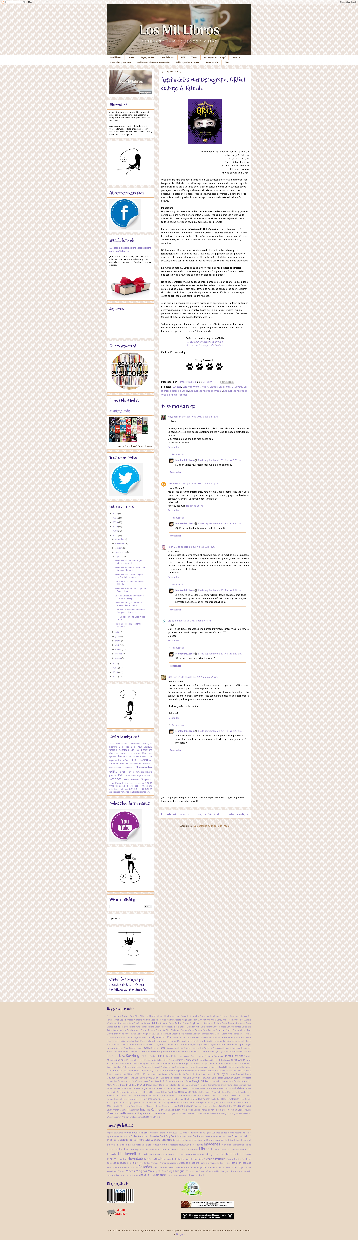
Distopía (147, 753)
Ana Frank (230, 1016)
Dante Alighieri (143, 1033)
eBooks (209, 1171)
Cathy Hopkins (119, 1030)
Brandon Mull (193, 1026)
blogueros (181, 1171)
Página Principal (208, 814)
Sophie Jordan (185, 1105)
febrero (119, 653)
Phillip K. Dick (174, 1095)
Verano (141, 783)
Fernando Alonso (121, 1044)
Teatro (125, 783)
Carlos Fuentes (234, 1026)
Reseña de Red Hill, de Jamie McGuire (128, 625)
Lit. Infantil (224, 386)
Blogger (180, 1234)
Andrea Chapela (134, 1019)
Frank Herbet (168, 1044)
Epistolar (112, 757)
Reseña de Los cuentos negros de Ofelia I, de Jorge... (129, 575)
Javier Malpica (145, 1060)
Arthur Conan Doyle (185, 1023)
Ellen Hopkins (113, 1041)
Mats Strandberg (205, 1085)
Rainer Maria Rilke (206, 1095)
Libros (204, 1148)
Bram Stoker (180, 1026)
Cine (229, 1136)
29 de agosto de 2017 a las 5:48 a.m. (191, 620)
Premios (154, 1162)
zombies (133, 792)
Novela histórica (136, 771)
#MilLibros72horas (158, 1132)
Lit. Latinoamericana (149, 1154)
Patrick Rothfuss (235, 1092)
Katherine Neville (224, 1070)
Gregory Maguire (191, 1048)
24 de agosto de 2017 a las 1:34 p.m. (198, 416)
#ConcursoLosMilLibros (136, 1132)
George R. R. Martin (155, 1047)
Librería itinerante (189, 1149)
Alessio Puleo (219, 1016)
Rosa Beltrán (245, 1099)
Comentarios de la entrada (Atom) (212, 825)
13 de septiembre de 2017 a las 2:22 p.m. (220, 653)
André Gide (161, 1019)
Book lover (187, 1136)
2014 (115, 672)
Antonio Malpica (150, 1023)
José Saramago (178, 1067)
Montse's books (119, 411)
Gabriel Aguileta (210, 1044)
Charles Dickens (148, 1030)
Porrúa (132, 1162)
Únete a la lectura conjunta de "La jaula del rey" (129, 597)
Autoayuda (147, 743)
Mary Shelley (152, 1084)
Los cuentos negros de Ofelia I (205, 390)
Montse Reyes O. (181, 1088)
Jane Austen (122, 1059)
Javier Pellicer (158, 1060)
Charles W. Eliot (163, 1030)
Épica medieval (143, 792)
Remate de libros (115, 1167)
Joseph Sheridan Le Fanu (213, 1063)
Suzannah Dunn (132, 1109)
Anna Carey (216, 1019)
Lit (169, 620)
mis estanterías (121, 1175)
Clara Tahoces (208, 1030)
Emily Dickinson (142, 1041)
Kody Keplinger (154, 1074)
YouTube (162, 1171)
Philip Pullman (160, 1095)
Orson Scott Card (170, 1092)
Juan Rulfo (242, 1067)
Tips (135, 783)
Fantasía (122, 756)
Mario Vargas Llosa (116, 1084)
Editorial (111, 1144)
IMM (183, 57)
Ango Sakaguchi (189, 1019)
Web (145, 1171)
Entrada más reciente (175, 814)
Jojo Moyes (165, 1063)
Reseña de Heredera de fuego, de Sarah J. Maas (130, 590)
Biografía (113, 746)
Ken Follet (237, 1070)
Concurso (113, 753)
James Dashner (235, 1056)
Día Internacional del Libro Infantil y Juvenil (228, 1139)
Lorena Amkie (204, 1077)
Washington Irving (227, 1113)
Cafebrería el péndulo (215, 1136)
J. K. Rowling (129, 1055)
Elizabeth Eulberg (226, 1037)
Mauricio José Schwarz (236, 1085)
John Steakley (139, 1063)
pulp (140, 789)
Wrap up (113, 785)
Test (130, 783)
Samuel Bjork (198, 1102)
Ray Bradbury (150, 1098)
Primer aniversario (168, 1162)
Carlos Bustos (219, 1026)
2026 (115, 513)
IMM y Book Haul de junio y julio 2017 (130, 618)
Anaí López (120, 1019)
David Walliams (185, 1033)
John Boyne (224, 1060)
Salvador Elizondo (184, 1102)
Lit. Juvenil (237, 386)
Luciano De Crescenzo (117, 1081)
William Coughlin (114, 1117)
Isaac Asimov (230, 1051)
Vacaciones (112, 1171)
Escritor (121, 1144)
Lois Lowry (192, 1077)
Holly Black (162, 1051)
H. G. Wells (204, 1048)
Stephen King (244, 1105)
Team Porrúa (115, 783)
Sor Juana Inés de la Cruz (205, 1106)
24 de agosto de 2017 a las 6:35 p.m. (198, 483)
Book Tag (124, 746)
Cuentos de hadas (182, 1139)
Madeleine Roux (182, 1081)
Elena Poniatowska (209, 1037)
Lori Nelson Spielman (222, 1077)
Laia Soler (206, 1074)
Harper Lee (246, 1048)
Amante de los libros (223, 1132)
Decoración (135, 753)
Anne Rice (238, 1019)
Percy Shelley (146, 1095)
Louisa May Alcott (242, 1077)
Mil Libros (244, 1154)
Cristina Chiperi (239, 1030)
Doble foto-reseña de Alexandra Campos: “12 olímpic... (130, 611)
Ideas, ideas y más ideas (120, 62)
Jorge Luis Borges (180, 1063)
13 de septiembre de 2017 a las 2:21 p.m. (220, 590)
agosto (119, 556)
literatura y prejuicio (240, 1171)
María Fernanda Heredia (169, 1085)
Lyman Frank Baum (151, 1081)
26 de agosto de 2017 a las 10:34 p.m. (194, 546)
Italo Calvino (112, 1056)
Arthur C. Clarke (167, 1023)
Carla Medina (206, 1026)
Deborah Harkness (201, 1033)
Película (123, 775)
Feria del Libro (143, 1144)
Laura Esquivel (237, 1074)
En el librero (115, 57)
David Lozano (172, 1033)
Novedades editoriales (146, 1158)
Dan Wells (119, 1033)
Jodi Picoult (213, 1060)
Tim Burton (223, 1109)
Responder (173, 447)
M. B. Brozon (166, 1081)
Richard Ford (164, 1099)
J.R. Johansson (177, 1056)
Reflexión (147, 775)
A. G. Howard (114, 1016)
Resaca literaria (131, 1167)
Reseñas (131, 57)
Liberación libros (152, 1149)
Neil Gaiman (238, 1088)
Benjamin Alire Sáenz (136, 1026)
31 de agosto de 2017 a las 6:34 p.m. (198, 677)
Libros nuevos (220, 1149)
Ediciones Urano (191, 386)
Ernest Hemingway (157, 1041)
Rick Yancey (204, 1098)
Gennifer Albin (122, 1048)
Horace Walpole (185, 1051)
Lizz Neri (172, 677)
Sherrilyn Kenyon (169, 1106)
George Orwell (136, 1047)
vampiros (125, 791)
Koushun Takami (170, 1074)
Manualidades (115, 767)
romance (147, 789)
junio (117, 636)
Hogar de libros (194, 505)
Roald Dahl (216, 1099)
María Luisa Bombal (189, 1085)
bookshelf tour (126, 785)
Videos (194, 57)
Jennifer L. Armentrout (186, 1059)
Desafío (201, 1139)
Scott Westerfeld (122, 1106)
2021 (115, 517)
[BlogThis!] (224, 382)
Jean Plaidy (169, 1060)
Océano (209, 1159)
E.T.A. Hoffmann (125, 1037)
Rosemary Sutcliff (114, 1102)
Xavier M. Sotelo (151, 1116)
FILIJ (132, 1144)
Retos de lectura (167, 57)
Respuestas (178, 454)
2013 (115, 676)
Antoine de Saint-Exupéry (129, 1023)
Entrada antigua (238, 814)
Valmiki (248, 1109)
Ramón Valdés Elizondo (241, 1095)
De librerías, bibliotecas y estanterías (153, 62)
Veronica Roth (116, 1113)
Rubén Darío (144, 1102)
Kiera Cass (140, 1074)
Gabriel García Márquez (231, 1044)
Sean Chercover (138, 1106)
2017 (115, 535)
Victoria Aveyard (157, 1113)
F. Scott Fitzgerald (213, 1041)
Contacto (236, 57)
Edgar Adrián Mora (142, 1037)
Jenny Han (203, 1060)
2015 (115, 667)
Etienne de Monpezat (176, 1041)
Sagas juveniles (147, 57)
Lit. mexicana (145, 763)
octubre (119, 547)
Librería (174, 1149)
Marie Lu (246, 1081)
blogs (170, 1171)
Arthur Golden (203, 1023)
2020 (115, 522)
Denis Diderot (215, 1033)
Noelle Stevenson (134, 1092)
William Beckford (243, 1113)
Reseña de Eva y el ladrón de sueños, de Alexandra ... (128, 604)
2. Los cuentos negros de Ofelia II (205, 345)
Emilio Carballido (127, 1041)
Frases (132, 756)
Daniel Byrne (130, 1033)
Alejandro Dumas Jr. (180, 1016)
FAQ (227, 62)
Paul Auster (120, 1095)
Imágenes (212, 1144)
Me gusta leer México (220, 1154)
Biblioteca (125, 1136)
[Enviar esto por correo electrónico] (221, 382)
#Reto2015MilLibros (118, 743)
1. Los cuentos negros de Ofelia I (205, 341)
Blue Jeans (168, 1026)
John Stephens (152, 1063)
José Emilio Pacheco (140, 1067)
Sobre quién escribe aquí (214, 57)
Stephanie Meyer (227, 1105)
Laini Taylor (220, 1074)
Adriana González (130, 1016)
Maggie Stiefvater (202, 1081)
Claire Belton (195, 1030)
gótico (138, 785)
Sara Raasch (224, 1102)
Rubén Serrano (156, 1102)
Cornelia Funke (224, 1030)
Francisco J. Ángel (152, 1044)
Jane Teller (133, 1060)
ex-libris (217, 1171)
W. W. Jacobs (181, 1113)
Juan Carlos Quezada (194, 1067)
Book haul (136, 746)
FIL (127, 1144)
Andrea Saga (149, 1019)
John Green (238, 1060)
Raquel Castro (114, 1099)
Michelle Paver (134, 1088)
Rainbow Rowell (189, 1095)
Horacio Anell (200, 1051)
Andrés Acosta (174, 1019)
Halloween (141, 756)
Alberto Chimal (148, 1016)
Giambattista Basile (175, 1048)
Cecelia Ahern (133, 1030)
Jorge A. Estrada (209, 386)
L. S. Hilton (195, 1074)
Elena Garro (195, 1037)
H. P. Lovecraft (217, 1047)
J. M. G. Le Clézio (148, 1056)
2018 (115, 530)
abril (117, 645)
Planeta (230, 1159)
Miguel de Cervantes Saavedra (157, 1088)
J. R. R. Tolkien (163, 1056)
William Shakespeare (132, 1116)
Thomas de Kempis (209, 1109)
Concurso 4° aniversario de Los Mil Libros (129, 583)
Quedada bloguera (189, 1162)
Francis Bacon (136, 1044)
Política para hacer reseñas (188, 62)
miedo (174, 394)
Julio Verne (134, 1070)
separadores (114, 792)
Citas (234, 1136)
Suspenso (146, 779)
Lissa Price (181, 1077)
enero (118, 658)
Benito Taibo (120, 1026)
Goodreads (173, 1144)
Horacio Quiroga (215, 1051)
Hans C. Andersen (233, 1048)
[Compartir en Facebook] (229, 382)
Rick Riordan (191, 1099)
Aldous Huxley (164, 1016)
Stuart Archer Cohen (116, 1109)
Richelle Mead (178, 1099)
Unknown (173, 483)
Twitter (248, 1167)
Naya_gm (173, 416)
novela (133, 789)
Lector (118, 1149)
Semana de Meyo (194, 1167)
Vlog (139, 1171)
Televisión (229, 1167)
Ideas (200, 1144)
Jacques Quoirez (191, 1056)
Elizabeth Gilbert (243, 1037)
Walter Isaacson (195, 1113)
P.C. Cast (195, 1092)
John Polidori (125, 1063)
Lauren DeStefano (125, 1077)
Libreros (165, 1149)
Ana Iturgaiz (241, 1016)
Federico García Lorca (233, 1041)
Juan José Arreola (211, 1067)
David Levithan (158, 1033)
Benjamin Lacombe (154, 1026)
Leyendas (113, 760)
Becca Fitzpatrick (230, 1023)
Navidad (128, 767)
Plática (237, 1159)
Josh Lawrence (232, 1063)
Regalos (246, 1162)
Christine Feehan (179, 1030)
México (111, 1159)
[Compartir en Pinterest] (232, 382)
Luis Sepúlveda (135, 1081)
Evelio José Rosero (195, 1041)
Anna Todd (228, 1019)
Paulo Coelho (133, 1095)
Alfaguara (207, 1132)
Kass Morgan (189, 1070)
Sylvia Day (185, 1109)
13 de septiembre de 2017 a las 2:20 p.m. (220, 460)
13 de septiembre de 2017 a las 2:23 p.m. (220, 730)
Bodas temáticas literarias (144, 1136)
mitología (124, 789)
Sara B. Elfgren (211, 1102)
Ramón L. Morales (222, 1095)
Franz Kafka (181, 1044)
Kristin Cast (184, 1074)
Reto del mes (160, 1167)
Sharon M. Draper (154, 1106)
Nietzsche (121, 1092)
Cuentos (177, 386)
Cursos (194, 1140)
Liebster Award (238, 1149)
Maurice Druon (219, 1085)
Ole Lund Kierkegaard (152, 1092)
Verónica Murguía (136, 1113)
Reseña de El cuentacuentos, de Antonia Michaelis (130, 568)
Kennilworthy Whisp (123, 1074)
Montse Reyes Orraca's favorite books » (135, 446)
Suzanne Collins (150, 1109)
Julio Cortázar (120, 1070)
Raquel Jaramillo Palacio (131, 1099)
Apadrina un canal (243, 1132)
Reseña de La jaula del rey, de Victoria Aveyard (129, 561)
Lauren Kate (140, 1077)
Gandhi (163, 1144)
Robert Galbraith (230, 1098)
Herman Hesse (149, 1051)
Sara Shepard (237, 1102)
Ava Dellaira (215, 1023)
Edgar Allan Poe (161, 1037)
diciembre (120, 539)
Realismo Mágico (135, 775)
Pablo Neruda (205, 1092)
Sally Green (170, 1102)
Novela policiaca (194, 1159)
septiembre (120, 552)
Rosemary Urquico (130, 1102)
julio (117, 631)
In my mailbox (227, 1144)
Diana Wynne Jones (230, 1033)
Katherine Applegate (206, 1070)
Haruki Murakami (115, 1051)
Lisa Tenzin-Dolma (169, 1077)
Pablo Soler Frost (219, 1092)
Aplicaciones (134, 743)
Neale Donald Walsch (221, 1088)
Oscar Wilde (184, 1091)
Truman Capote (236, 1109)
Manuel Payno (219, 1081)
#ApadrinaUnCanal (115, 1132)
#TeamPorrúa (195, 1132)
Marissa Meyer (135, 1084)
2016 (115, 663)
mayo (118, 640)
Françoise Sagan (195, 1044)
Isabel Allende (244, 1051)
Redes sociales (212, 62)
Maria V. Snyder (233, 1081)
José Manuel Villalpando (159, 1067)
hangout (225, 1171)
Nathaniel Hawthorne (200, 1088)
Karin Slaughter (175, 1070)
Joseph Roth (194, 1063)
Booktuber (198, 1136)
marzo (118, 649)
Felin (170, 546)
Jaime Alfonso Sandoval (211, 1056)
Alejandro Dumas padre (201, 1016)
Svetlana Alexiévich (170, 1109)
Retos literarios (132, 779)
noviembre (120, 543)
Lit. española (132, 763)
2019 (115, 526)
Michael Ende (119, 1088)
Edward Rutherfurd (181, 1037)
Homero (173, 1051)
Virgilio (172, 1113)
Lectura (129, 1149)
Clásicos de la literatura (135, 749)
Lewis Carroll (153, 1077)
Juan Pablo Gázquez (227, 1067)
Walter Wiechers (210, 1113)
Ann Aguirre (204, 1019)
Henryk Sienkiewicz (132, 1051)
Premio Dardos (143, 1163)
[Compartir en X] (227, 382)
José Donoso (125, 1067)
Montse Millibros (184, 460)
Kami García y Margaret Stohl (154, 1070)
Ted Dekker (195, 1109)
